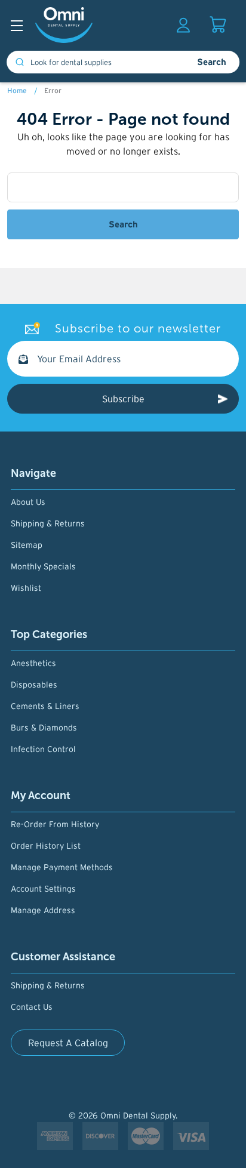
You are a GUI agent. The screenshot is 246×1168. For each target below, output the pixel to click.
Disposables (34, 684)
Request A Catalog (68, 1042)
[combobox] (95, 62)
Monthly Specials (43, 566)
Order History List (46, 845)
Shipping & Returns (48, 523)
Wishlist (26, 588)
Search (211, 62)
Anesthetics (33, 663)
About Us (28, 502)
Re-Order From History (55, 824)
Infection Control (43, 749)
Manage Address (43, 910)
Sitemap (26, 545)
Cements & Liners (45, 706)
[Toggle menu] (19, 28)
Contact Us (32, 1007)
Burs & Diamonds (44, 727)
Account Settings (43, 888)
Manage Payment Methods (62, 867)
